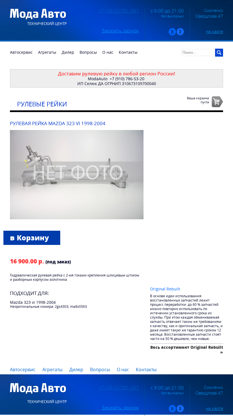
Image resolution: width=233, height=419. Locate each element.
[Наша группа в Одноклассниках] (180, 34)
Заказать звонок (120, 31)
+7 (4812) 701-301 (118, 11)
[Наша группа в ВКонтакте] (172, 34)
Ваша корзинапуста (198, 100)
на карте (214, 31)
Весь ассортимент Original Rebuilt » (186, 349)
